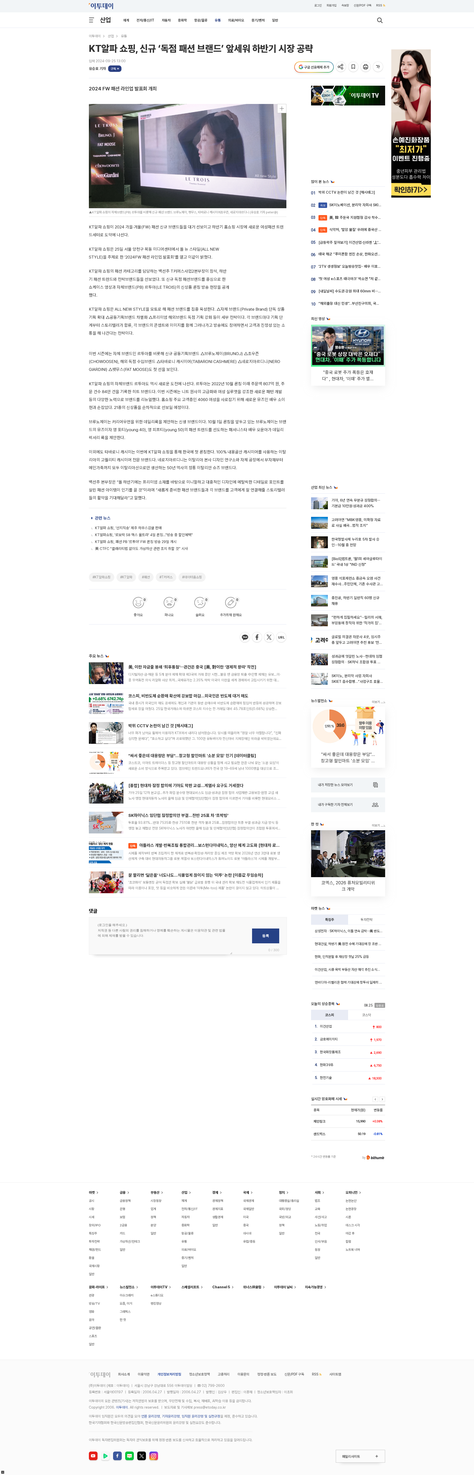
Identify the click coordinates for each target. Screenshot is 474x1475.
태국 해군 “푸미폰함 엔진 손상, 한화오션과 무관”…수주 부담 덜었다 (367, 254)
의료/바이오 (236, 20)
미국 (246, 1217)
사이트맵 (335, 1374)
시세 (91, 1217)
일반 (275, 20)
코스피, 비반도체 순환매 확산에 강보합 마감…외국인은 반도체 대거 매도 (188, 695)
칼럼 (348, 1241)
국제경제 (248, 1201)
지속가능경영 (314, 1287)
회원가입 (331, 5)
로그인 (318, 5)
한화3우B (326, 1065)
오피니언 (351, 1192)
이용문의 (243, 1374)
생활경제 (217, 1217)
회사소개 (124, 1374)
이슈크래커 (126, 1295)
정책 (153, 1217)
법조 (317, 1201)
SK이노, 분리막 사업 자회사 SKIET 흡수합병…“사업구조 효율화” (356, 682)
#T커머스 (166, 577)
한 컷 (123, 1320)
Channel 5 (221, 1287)
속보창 (345, 5)
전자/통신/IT (145, 20)
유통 (218, 20)
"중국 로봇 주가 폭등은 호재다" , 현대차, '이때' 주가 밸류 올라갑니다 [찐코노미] (348, 379)
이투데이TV (159, 1287)
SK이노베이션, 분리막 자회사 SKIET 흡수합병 (358, 205)
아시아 (247, 1233)
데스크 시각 (353, 1225)
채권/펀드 (95, 1250)
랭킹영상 (156, 1303)
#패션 (146, 577)
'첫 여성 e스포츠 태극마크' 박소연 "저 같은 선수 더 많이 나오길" (365, 279)
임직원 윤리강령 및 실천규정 (201, 1416)
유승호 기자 (97, 68)
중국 (246, 1225)
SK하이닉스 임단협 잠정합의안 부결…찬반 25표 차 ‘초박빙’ (178, 815)
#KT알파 (126, 577)
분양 (153, 1225)
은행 (122, 1209)
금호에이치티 (329, 1039)
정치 (282, 1192)
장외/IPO (95, 1225)
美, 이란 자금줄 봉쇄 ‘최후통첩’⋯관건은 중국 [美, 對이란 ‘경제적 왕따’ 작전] (192, 667)
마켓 (92, 1192)
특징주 (329, 920)
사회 (318, 1192)
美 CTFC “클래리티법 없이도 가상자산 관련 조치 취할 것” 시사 (141, 548)
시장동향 (156, 1201)
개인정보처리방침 (169, 1374)
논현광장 (351, 1209)
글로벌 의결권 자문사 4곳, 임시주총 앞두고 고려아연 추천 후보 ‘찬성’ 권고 (356, 643)
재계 (126, 20)
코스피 (329, 1015)
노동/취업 (321, 1225)
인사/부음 (321, 1241)
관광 (91, 1295)
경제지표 (217, 1209)
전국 (317, 1233)
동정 (317, 1250)
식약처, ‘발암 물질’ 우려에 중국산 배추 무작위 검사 (361, 229)
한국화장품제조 (330, 1052)
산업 (105, 20)
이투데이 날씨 (283, 1287)
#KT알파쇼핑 (102, 577)
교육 (317, 1209)
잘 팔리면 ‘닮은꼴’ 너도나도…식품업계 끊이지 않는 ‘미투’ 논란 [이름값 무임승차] (195, 875)
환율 (91, 1258)
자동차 (166, 20)
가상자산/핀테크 (130, 1241)
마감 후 (350, 1233)
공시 (91, 1201)
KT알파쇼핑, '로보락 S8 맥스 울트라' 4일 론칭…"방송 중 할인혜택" (144, 535)
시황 (91, 1209)
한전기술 (326, 1078)
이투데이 (95, 36)
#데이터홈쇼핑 (192, 577)
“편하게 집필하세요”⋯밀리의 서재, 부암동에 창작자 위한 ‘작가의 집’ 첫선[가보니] (357, 623)
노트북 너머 (353, 1250)
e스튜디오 (157, 1295)
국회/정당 (285, 1209)
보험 (122, 1217)
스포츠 (93, 1336)
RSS (379, 5)
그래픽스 (125, 1311)
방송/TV (94, 1303)
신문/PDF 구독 (362, 5)
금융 (123, 1192)
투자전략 (367, 920)
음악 (91, 1320)
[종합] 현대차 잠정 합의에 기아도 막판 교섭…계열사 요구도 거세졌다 (185, 785)
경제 (215, 1192)
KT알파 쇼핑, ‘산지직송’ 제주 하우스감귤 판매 (128, 528)
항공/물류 (200, 20)
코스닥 (366, 1015)
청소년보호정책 (199, 1374)
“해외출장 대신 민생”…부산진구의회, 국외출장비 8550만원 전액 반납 (369, 303)
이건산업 (326, 1026)
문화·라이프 (97, 1287)
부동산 (155, 1192)
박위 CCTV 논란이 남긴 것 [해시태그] (160, 725)
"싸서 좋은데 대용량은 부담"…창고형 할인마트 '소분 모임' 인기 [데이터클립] (192, 755)
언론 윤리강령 (150, 1416)
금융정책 (125, 1201)
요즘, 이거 (126, 1303)
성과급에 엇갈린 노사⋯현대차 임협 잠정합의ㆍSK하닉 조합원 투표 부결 (357, 662)
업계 (153, 1209)
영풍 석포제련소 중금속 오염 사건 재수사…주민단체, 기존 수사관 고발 (356, 584)
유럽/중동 (249, 1241)
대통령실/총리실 (289, 1201)
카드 (122, 1233)
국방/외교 (285, 1217)
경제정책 (217, 1201)
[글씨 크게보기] (378, 67)
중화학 (182, 20)
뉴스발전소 (127, 1287)
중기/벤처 (258, 20)
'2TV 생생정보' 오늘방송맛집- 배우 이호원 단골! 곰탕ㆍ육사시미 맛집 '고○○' (375, 266)
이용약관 (144, 1374)
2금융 (123, 1225)
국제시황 (94, 1266)
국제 (246, 1192)
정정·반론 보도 (266, 1374)
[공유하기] (341, 67)
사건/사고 (321, 1217)
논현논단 (351, 1201)
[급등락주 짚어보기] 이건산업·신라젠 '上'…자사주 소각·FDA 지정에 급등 (370, 242)
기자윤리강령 (171, 1416)
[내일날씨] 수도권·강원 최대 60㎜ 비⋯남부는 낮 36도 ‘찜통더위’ (367, 291)
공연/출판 (95, 1328)
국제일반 (248, 1209)
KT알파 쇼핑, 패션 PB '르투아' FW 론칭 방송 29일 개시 (136, 542)
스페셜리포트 (190, 1287)
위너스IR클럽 (252, 1287)
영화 (91, 1311)
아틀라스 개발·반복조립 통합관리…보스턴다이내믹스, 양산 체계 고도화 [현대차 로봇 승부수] (212, 845)
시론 (348, 1217)
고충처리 (224, 1374)
